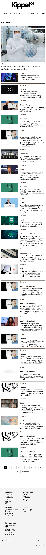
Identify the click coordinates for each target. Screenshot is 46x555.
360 (6, 503)
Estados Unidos (25, 253)
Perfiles (26, 494)
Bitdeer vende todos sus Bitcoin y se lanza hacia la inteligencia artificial (30, 77)
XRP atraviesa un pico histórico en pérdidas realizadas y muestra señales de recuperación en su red (31, 94)
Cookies (26, 512)
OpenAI (23, 338)
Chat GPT (23, 119)
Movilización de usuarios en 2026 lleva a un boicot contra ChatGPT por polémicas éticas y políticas (32, 192)
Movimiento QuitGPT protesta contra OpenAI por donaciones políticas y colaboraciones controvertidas (32, 343)
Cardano (23, 89)
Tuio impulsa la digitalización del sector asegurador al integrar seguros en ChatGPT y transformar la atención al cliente (31, 292)
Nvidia (22, 169)
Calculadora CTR (10, 526)
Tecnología (33, 14)
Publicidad (9, 513)
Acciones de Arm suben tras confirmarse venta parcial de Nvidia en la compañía (31, 224)
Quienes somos (11, 510)
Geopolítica (24, 154)
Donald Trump (25, 105)
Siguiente (25, 472)
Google (22, 403)
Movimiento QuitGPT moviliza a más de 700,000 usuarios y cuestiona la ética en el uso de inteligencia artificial (32, 441)
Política (22, 202)
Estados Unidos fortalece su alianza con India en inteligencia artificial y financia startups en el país (32, 258)
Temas (26, 496)
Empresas (6, 14)
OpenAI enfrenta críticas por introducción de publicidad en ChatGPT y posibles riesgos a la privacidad (31, 392)
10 (17, 472)
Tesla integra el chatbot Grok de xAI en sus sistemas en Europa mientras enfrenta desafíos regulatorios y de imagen (31, 274)
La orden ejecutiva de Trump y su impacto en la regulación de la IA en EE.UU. (32, 109)
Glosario (26, 498)
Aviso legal (27, 510)
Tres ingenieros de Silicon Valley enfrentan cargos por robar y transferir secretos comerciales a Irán (31, 159)
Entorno (17, 14)
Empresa (9, 494)
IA (25, 14)
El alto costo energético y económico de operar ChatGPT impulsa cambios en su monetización (31, 124)
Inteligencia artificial (27, 234)
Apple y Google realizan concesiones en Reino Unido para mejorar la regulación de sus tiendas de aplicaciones (31, 425)
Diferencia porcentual (10, 530)
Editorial (8, 512)
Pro (43, 14)
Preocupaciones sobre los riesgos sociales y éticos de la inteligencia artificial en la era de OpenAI (31, 377)
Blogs (25, 500)
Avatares (8, 501)
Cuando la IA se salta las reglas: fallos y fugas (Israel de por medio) (20, 67)
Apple (22, 420)
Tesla (22, 269)
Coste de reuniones (9, 533)
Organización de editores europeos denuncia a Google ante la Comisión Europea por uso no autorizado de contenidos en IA (31, 409)
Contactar (9, 515)
